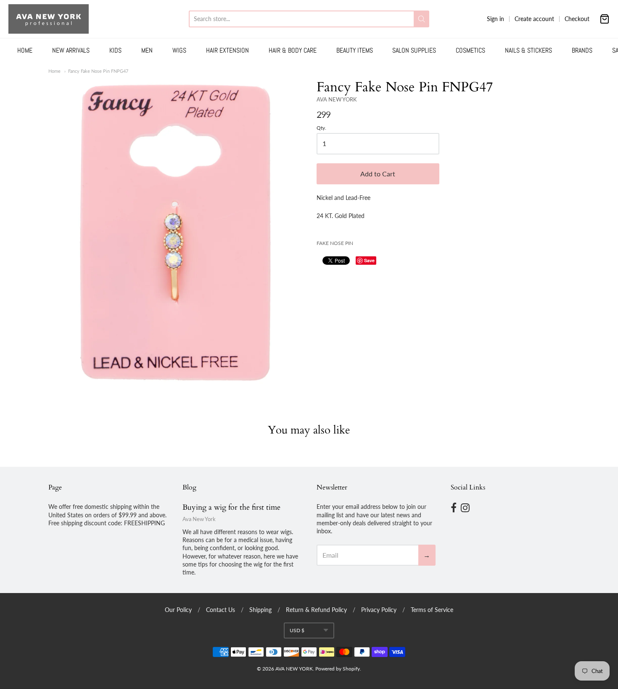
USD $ (297, 630)
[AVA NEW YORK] (48, 19)
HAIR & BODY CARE (293, 50)
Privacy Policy (378, 609)
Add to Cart (377, 174)
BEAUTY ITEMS (354, 50)
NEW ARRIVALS (71, 50)
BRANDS (582, 50)
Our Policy (178, 609)
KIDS (115, 50)
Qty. (321, 128)
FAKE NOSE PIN (335, 243)
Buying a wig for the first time (231, 507)
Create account (534, 18)
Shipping (260, 609)
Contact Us (220, 609)
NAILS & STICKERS (528, 50)
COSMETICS (470, 50)
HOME (24, 50)
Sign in (495, 18)
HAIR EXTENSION (227, 50)
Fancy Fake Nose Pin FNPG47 (98, 71)
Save (369, 260)
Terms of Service (432, 609)
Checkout (577, 18)
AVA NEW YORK (337, 99)
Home (54, 71)
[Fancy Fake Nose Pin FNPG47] (174, 232)
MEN (147, 50)
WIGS (179, 50)
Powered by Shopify (337, 668)
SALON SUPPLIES (414, 50)
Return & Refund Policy (316, 609)
